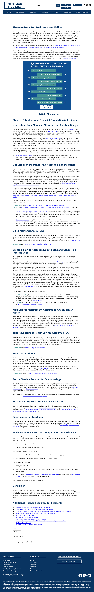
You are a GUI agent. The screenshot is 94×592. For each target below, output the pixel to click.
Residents (17, 532)
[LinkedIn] (90, 5)
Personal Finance (18, 536)
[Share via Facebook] (14, 542)
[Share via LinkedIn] (23, 542)
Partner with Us (8, 567)
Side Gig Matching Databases (12, 569)
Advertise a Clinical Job (10, 571)
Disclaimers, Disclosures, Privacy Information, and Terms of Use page (22, 588)
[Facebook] (84, 5)
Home (32, 560)
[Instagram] (87, 5)
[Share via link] (27, 542)
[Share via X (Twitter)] (18, 542)
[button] (47, 114)
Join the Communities (10, 562)
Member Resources (36, 571)
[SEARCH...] (58, 5)
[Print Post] (32, 542)
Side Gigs (33, 565)
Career (32, 569)
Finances (33, 567)
